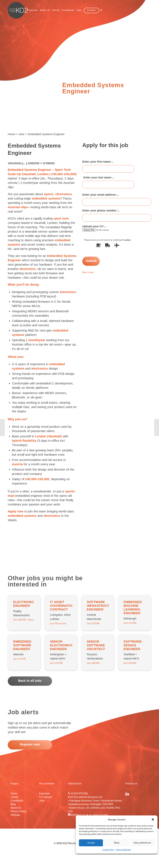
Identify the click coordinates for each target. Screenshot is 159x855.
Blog (13, 804)
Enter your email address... (100, 194)
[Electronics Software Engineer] (2, 427)
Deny (116, 842)
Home (11, 134)
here (105, 815)
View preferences (142, 842)
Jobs (21, 134)
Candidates (17, 800)
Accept (91, 842)
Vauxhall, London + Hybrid (31, 163)
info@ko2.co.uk (79, 815)
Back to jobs (88, 272)
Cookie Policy (108, 849)
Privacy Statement (123, 849)
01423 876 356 (79, 793)
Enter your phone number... (101, 210)
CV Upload (45, 797)
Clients (14, 797)
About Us (16, 807)
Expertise (44, 793)
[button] (152, 819)
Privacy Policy (18, 811)
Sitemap (15, 815)
